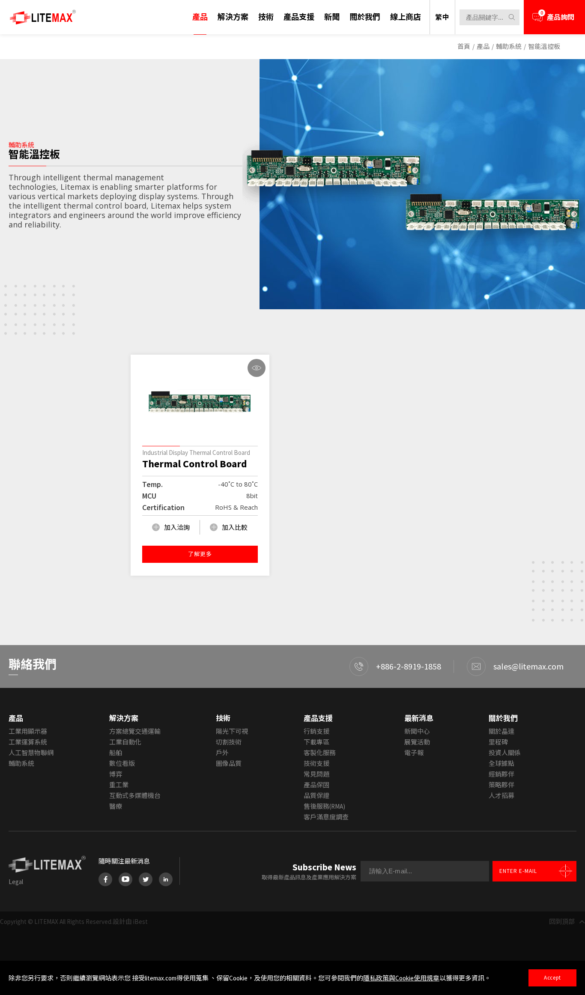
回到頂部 (562, 921)
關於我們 (364, 17)
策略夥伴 (501, 785)
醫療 (115, 806)
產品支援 (299, 17)
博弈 (115, 774)
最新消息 (418, 718)
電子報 (414, 753)
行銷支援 (316, 731)
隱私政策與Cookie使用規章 (401, 978)
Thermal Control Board (194, 463)
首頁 (463, 46)
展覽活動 (417, 742)
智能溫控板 (544, 46)
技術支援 (316, 763)
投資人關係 (505, 753)
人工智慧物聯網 (31, 753)
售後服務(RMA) (324, 806)
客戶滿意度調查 (326, 817)
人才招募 (501, 796)
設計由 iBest (130, 921)
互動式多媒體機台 (135, 796)
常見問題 (316, 774)
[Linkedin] (166, 879)
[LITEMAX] (42, 17)
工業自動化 (125, 742)
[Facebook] (105, 879)
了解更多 (200, 554)
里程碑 (498, 742)
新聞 (332, 17)
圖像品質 (229, 763)
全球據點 (501, 763)
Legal (16, 882)
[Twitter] (145, 879)
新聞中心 (417, 731)
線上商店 (405, 17)
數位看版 (122, 763)
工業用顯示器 (28, 731)
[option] (413, 185)
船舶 (115, 753)
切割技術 (229, 742)
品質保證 (316, 796)
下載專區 (316, 742)
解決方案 (233, 17)
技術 (266, 17)
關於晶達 (501, 731)
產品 (200, 17)
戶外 (222, 753)
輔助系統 (509, 46)
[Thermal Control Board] (200, 402)
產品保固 (316, 785)
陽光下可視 (232, 731)
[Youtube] (125, 879)
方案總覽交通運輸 (135, 731)
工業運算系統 (28, 742)
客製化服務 (320, 753)
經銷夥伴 (501, 774)
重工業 (118, 785)
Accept (552, 977)
